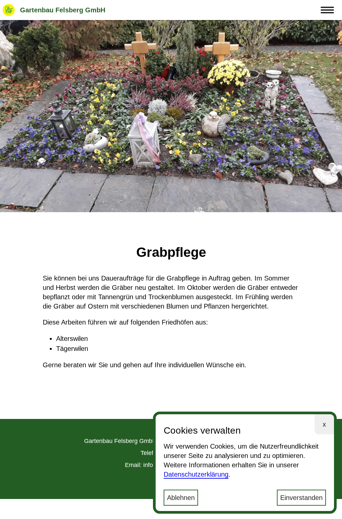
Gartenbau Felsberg (62, 10)
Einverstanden (301, 497)
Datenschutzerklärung (196, 474)
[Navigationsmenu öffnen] (327, 10)
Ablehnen (181, 497)
